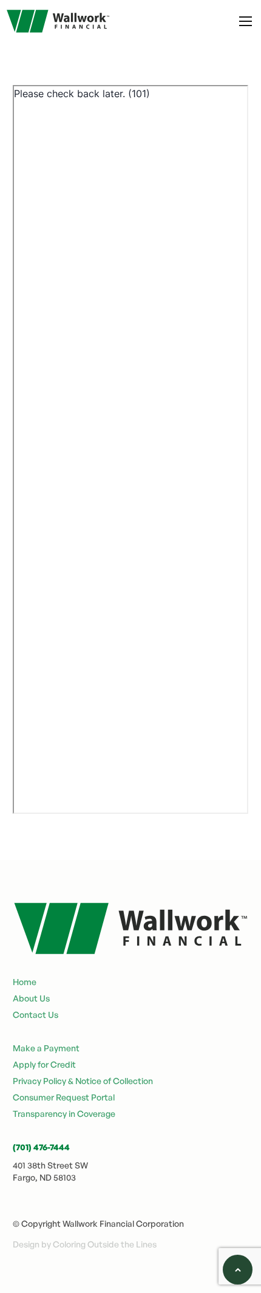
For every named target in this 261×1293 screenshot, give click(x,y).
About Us (31, 998)
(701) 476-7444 (41, 1147)
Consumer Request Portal (64, 1097)
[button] (245, 21)
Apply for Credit (44, 1064)
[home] (55, 21)
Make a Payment (46, 1048)
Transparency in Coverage (64, 1113)
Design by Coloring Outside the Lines (85, 1244)
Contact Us (35, 1014)
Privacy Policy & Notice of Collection (83, 1081)
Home (24, 982)
